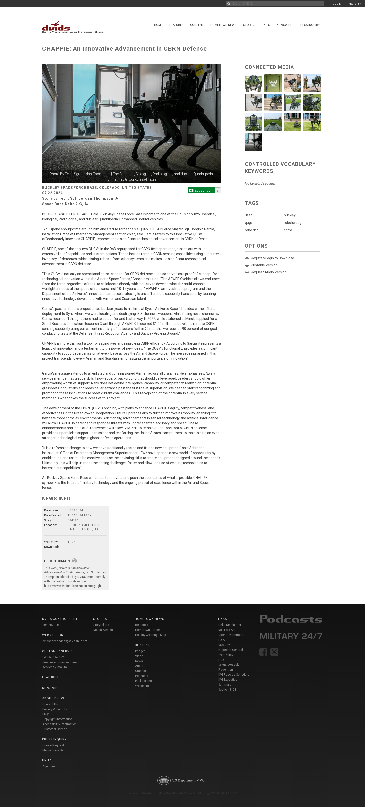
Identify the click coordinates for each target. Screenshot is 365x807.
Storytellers (101, 625)
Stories (249, 25)
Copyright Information (57, 719)
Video (139, 656)
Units (266, 25)
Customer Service (54, 729)
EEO (221, 660)
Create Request (53, 745)
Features (176, 25)
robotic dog (292, 223)
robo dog (252, 230)
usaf (248, 215)
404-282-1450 (51, 625)
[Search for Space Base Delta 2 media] (81, 204)
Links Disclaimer (229, 625)
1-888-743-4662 (53, 657)
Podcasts (141, 676)
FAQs (46, 714)
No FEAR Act (226, 630)
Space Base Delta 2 (60, 204)
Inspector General (230, 650)
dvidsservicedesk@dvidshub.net (64, 641)
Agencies (49, 766)
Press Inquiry (309, 25)
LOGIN (337, 3)
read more (148, 179)
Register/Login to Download (272, 258)
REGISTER (354, 3)
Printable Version (264, 265)
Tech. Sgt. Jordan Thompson (87, 174)
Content (197, 25)
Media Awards (103, 630)
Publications (143, 681)
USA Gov (224, 645)
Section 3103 (227, 689)
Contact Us (50, 704)
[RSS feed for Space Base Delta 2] (86, 204)
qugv (249, 223)
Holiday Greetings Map (150, 635)
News (139, 661)
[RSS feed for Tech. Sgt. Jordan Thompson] (117, 198)
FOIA (221, 640)
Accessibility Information (59, 724)
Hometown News (223, 25)
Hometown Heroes (148, 630)
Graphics (141, 671)
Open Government (230, 635)
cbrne (288, 230)
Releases (141, 625)
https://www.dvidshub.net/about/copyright (73, 586)
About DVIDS (53, 698)
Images (140, 651)
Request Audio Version (269, 272)
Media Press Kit (53, 750)
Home (158, 25)
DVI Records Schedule (233, 674)
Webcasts (142, 686)
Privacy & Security (54, 709)
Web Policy (225, 655)
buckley (290, 215)
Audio (139, 666)
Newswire (284, 25)
